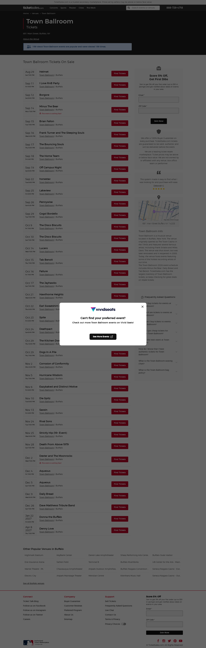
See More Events (101, 337)
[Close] (142, 306)
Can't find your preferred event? (103, 318)
